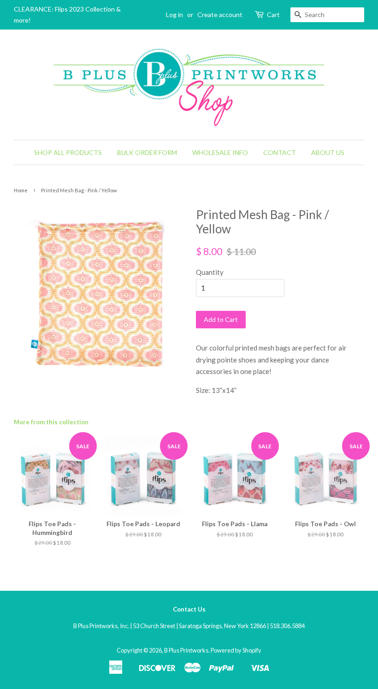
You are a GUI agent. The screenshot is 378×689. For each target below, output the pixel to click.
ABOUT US (327, 152)
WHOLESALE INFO (220, 152)
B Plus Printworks (186, 650)
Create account (219, 14)
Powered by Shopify (236, 650)
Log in (174, 14)
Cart (273, 14)
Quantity (210, 272)
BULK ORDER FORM (147, 152)
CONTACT (279, 152)
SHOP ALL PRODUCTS (68, 152)
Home (21, 190)
